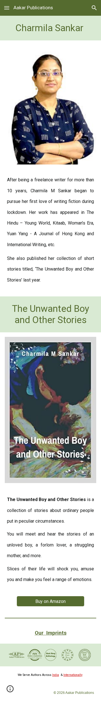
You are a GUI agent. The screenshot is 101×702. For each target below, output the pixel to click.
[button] (6, 7)
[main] (51, 28)
